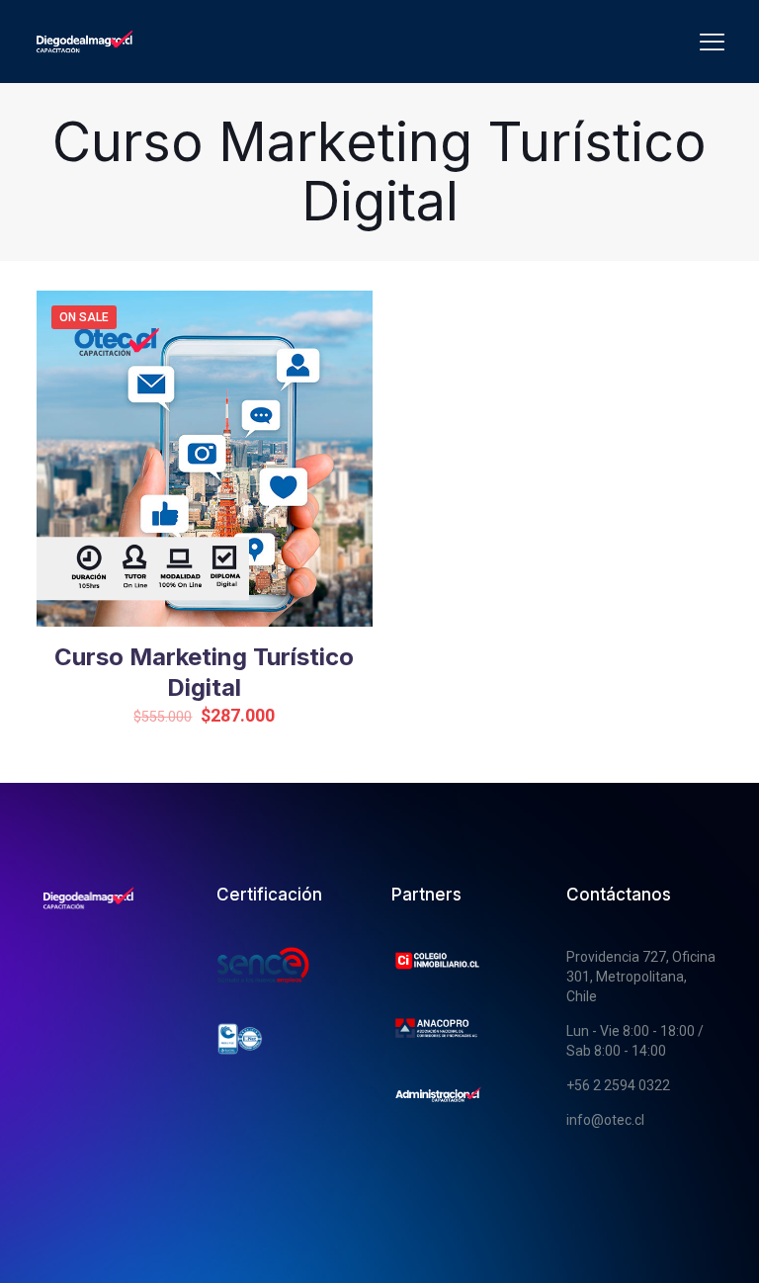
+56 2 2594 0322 (618, 1085)
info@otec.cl (605, 1120)
